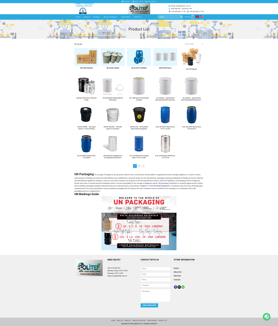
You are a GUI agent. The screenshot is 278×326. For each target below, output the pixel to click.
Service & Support (110, 17)
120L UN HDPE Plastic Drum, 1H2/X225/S (191, 128)
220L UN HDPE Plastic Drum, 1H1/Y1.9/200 (165, 128)
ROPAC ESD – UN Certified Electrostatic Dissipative (139, 128)
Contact (191, 63)
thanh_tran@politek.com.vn (181, 6)
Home (78, 17)
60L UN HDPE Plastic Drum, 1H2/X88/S (86, 156)
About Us (177, 272)
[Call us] (183, 287)
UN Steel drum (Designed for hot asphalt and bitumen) (112, 156)
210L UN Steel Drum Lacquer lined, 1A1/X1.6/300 (139, 156)
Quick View (191, 58)
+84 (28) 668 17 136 (196, 11)
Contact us (138, 17)
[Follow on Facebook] (175, 287)
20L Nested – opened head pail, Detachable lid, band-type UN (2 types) (165, 99)
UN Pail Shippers (191, 69)
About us (87, 17)
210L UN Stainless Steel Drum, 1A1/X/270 (165, 156)
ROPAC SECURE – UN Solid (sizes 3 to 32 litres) (113, 128)
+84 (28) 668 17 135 (178, 11)
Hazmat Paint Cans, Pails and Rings (86, 99)
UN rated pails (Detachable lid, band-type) (113, 99)
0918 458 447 (176, 9)
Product (96, 17)
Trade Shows (125, 17)
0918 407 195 (187, 9)
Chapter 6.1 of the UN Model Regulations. (155, 186)
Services (177, 276)
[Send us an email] (179, 287)
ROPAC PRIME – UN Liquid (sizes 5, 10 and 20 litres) (86, 128)
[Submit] (181, 17)
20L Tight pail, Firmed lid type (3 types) (139, 99)
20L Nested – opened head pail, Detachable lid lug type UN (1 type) (191, 99)
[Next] (143, 166)
